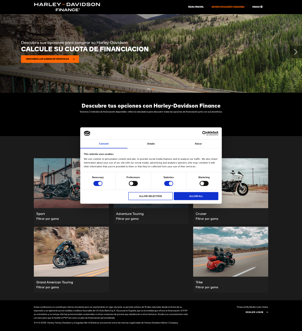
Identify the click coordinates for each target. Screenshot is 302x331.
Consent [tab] (104, 143)
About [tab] (198, 143)
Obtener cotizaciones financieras (228, 7)
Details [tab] (151, 143)
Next (295, 52)
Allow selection (150, 196)
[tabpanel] (151, 53)
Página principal (196, 7)
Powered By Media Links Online (252, 307)
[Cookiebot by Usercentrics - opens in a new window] (204, 133)
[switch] (133, 183)
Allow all (196, 196)
